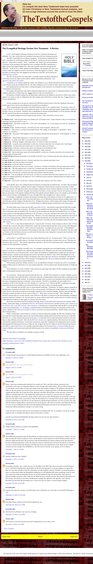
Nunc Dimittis (52, 256)
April (88, 186)
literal (49, 341)
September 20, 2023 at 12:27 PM (15, 514)
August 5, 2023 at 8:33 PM (13, 377)
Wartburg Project (61, 301)
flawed (20, 326)
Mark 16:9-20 (41, 207)
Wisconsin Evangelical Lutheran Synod (28, 309)
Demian (8, 362)
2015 (86, 271)
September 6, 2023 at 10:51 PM (15, 419)
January (89, 194)
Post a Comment (9, 528)
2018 (86, 262)
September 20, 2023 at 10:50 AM (15, 495)
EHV (23, 341)
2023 (86, 149)
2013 (86, 277)
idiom (45, 341)
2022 (86, 152)
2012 (86, 279)
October (89, 169)
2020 (86, 158)
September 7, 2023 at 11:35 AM (15, 429)
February (89, 191)
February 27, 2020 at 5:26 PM (14, 358)
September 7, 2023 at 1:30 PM (14, 449)
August (88, 174)
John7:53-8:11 (11, 224)
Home (40, 537)
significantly (14, 326)
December (89, 163)
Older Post (74, 537)
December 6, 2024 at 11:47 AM (15, 524)
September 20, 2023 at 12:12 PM (15, 505)
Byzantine (10, 341)
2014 (86, 274)
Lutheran (54, 341)
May (88, 183)
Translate (88, 65)
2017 (86, 265)
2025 (86, 144)
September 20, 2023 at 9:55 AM (15, 483)
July (87, 177)
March (88, 189)
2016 (86, 268)
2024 (86, 146)
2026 (86, 141)
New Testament (62, 341)
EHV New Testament (38, 320)
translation (5, 343)
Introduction (31, 303)
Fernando (9, 352)
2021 (86, 155)
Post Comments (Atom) (44, 543)
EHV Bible (12, 332)
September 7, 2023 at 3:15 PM (14, 459)
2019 (86, 161)
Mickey (8, 519)
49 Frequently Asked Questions (45, 303)
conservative (17, 341)
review (70, 341)
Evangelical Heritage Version (34, 341)
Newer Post (6, 537)
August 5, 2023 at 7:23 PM (13, 367)
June (88, 180)
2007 (86, 282)
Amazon (61, 326)
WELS (22, 343)
